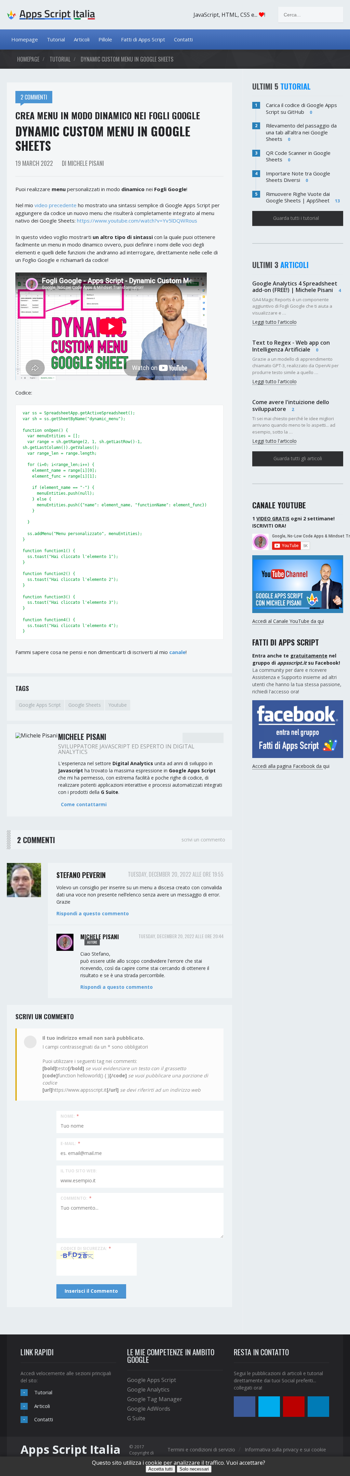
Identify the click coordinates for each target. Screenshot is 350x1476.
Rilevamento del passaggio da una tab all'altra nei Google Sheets (301, 132)
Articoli (82, 39)
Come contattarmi (84, 804)
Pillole (105, 39)
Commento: (76, 1197)
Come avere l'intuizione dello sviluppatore (290, 405)
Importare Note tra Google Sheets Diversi (298, 177)
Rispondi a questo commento (92, 913)
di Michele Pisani (83, 163)
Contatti (183, 39)
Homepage (24, 39)
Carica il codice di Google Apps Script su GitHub (301, 108)
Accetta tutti (160, 1469)
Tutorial (56, 39)
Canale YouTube (279, 505)
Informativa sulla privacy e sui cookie (285, 1449)
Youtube (117, 705)
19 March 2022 (34, 163)
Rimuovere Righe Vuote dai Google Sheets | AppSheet (298, 197)
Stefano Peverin (81, 875)
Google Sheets (84, 705)
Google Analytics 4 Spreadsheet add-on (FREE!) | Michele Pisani (294, 287)
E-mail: (70, 1143)
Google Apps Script (40, 705)
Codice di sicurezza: (85, 1248)
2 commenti (34, 97)
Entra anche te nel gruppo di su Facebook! (296, 659)
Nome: (69, 1115)
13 (337, 201)
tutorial (60, 59)
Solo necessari (194, 1469)
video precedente (56, 205)
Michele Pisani (99, 936)
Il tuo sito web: (78, 1170)
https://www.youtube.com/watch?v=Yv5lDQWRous (137, 220)
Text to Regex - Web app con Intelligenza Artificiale (291, 346)
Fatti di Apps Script (143, 39)
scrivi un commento (203, 839)
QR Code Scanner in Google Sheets (298, 156)
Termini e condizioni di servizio (201, 1449)
